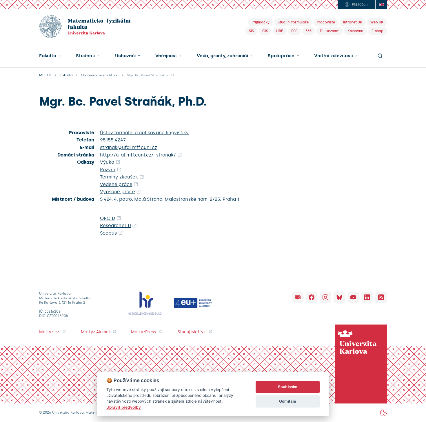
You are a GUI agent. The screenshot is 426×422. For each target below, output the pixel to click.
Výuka (107, 162)
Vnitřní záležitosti (333, 56)
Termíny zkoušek (119, 177)
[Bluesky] (339, 297)
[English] (381, 4)
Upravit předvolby (123, 407)
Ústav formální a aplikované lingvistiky (144, 132)
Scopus (108, 233)
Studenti (85, 56)
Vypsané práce (117, 191)
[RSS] (381, 297)
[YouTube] (353, 297)
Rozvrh (107, 169)
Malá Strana (148, 199)
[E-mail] (297, 297)
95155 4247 (113, 140)
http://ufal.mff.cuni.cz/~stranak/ (138, 155)
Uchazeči (125, 56)
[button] (50, 56)
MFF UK (45, 75)
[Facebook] (311, 297)
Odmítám (287, 401)
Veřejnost (166, 56)
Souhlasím (287, 386)
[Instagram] (325, 297)
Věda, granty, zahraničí (222, 56)
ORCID (107, 218)
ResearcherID (115, 225)
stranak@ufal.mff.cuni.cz (128, 147)
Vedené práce (116, 184)
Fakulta (47, 56)
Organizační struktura (100, 75)
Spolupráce (281, 56)
